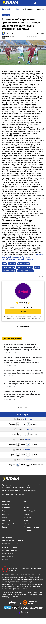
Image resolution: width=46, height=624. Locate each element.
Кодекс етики (7, 553)
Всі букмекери (23, 326)
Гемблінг (27, 524)
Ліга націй (6, 521)
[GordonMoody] (30, 602)
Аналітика (6, 501)
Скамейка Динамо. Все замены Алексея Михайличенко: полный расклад (22, 257)
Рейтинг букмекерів (31, 527)
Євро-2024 (6, 514)
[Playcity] (15, 602)
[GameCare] (23, 612)
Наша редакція (7, 557)
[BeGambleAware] (32, 608)
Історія (26, 514)
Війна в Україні (29, 511)
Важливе (27, 508)
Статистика (28, 517)
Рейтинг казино (30, 530)
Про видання (7, 537)
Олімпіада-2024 (8, 524)
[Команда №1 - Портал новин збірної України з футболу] (9, 3)
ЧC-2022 (5, 517)
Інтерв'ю (5, 504)
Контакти (5, 560)
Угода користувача (9, 547)
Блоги (4, 511)
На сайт (23, 312)
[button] (35, 3)
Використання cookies (10, 544)
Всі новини (23, 408)
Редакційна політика (10, 550)
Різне (26, 521)
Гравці (4, 527)
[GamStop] (11, 608)
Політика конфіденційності (12, 541)
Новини (6, 15)
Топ (25, 504)
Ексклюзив (6, 508)
